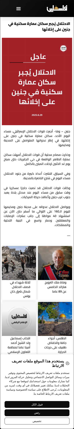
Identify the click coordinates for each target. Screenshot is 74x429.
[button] (18, 8)
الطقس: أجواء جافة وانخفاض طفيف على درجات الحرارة (55, 345)
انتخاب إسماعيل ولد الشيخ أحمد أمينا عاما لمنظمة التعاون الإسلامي (19, 345)
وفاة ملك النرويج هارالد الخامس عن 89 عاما (55, 286)
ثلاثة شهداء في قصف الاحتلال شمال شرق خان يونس (20, 289)
